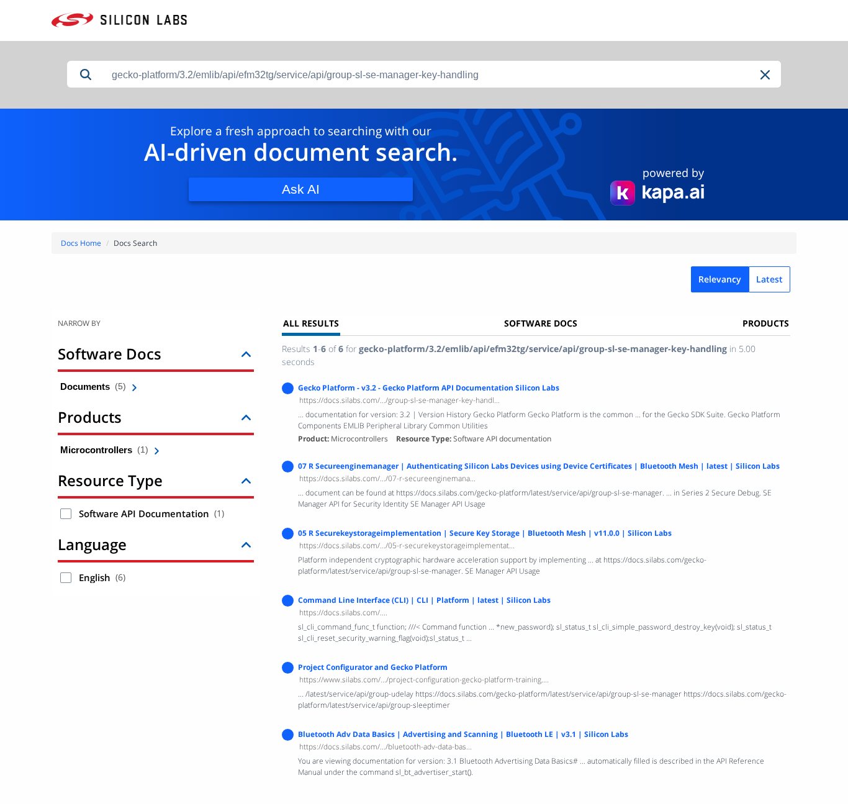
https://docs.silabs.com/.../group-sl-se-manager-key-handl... (399, 400)
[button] (766, 75)
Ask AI (301, 189)
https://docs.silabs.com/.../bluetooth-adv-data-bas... (385, 746)
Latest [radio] (769, 279)
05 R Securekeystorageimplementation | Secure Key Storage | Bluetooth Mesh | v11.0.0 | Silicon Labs (485, 533)
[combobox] (442, 75)
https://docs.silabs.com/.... (343, 612)
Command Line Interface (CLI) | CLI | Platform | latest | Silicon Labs (424, 600)
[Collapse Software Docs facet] (246, 353)
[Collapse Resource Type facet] (246, 480)
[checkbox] (65, 513)
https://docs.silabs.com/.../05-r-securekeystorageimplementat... (407, 545)
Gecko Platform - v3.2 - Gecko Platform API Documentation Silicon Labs (428, 387)
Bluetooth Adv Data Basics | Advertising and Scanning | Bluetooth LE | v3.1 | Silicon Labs (463, 734)
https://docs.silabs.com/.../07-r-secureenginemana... (387, 478)
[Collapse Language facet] (246, 544)
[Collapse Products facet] (246, 417)
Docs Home (81, 243)
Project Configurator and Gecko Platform (373, 667)
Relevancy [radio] (719, 279)
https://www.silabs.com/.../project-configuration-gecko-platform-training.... (424, 679)
